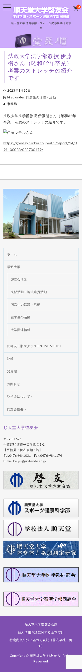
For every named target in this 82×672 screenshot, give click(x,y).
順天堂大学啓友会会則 (41, 624)
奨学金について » (20, 396)
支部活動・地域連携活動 (29, 292)
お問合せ (13, 384)
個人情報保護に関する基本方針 (41, 632)
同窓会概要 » (16, 409)
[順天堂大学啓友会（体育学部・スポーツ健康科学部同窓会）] (41, 16)
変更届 (12, 371)
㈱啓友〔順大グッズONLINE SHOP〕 (35, 346)
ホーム (12, 254)
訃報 (10, 359)
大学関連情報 (21, 330)
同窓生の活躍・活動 (41, 97)
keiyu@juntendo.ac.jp (29, 461)
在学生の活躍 (21, 317)
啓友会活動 (19, 279)
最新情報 (13, 267)
